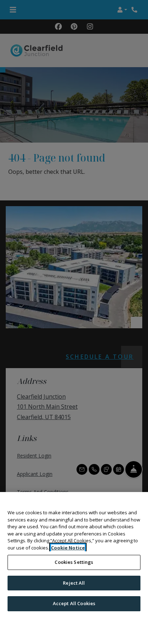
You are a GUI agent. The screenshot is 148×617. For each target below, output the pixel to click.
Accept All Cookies (74, 603)
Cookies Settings (74, 562)
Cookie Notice (68, 547)
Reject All (74, 583)
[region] (74, 554)
